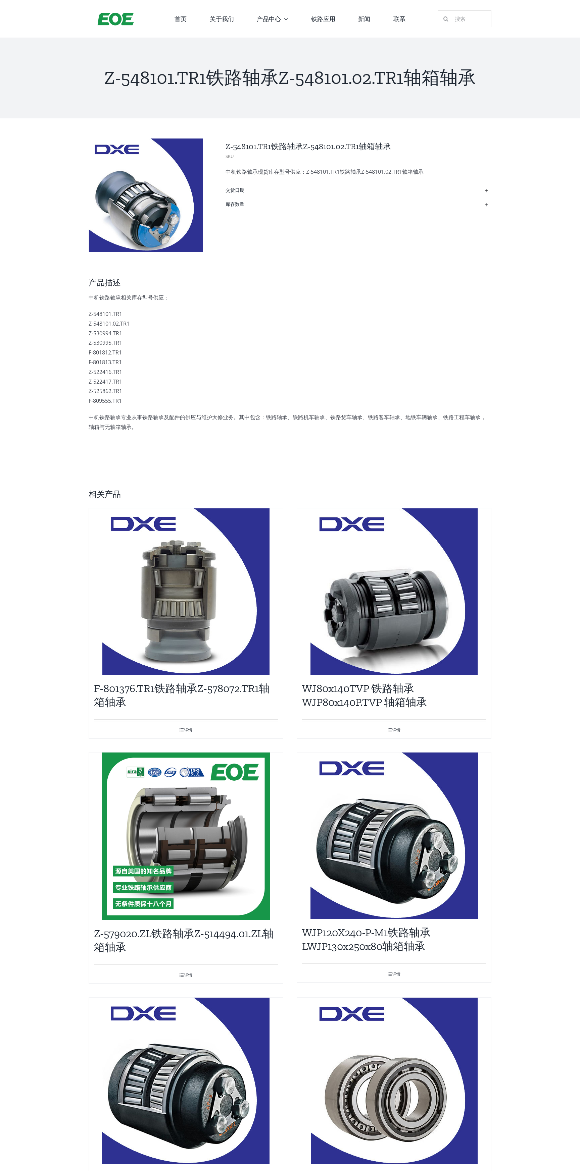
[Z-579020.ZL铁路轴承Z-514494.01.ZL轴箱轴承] (186, 836)
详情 (188, 730)
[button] (357, 190)
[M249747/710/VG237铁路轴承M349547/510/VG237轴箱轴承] (394, 1081)
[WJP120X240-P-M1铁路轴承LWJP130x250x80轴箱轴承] (394, 835)
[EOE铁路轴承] (115, 14)
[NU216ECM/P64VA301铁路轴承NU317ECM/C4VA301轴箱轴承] (186, 1081)
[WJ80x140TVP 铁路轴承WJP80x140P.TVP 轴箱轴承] (394, 591)
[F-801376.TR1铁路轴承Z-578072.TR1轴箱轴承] (186, 591)
